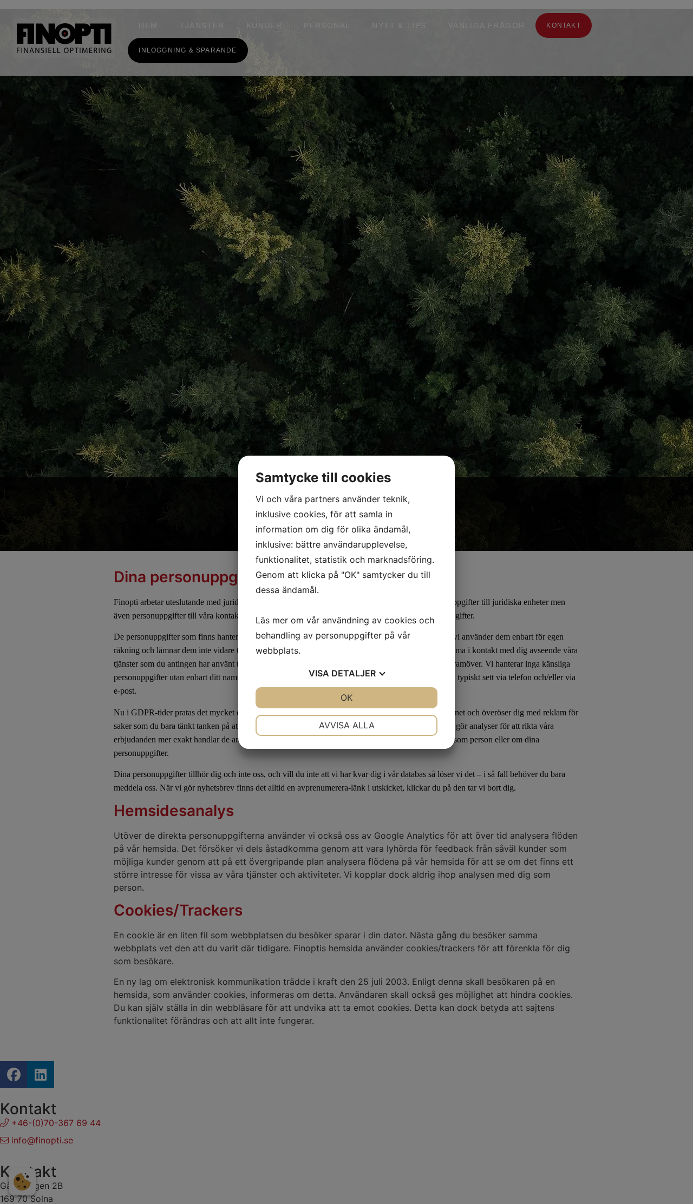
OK (346, 697)
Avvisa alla (347, 725)
